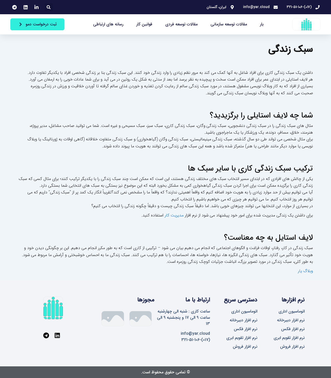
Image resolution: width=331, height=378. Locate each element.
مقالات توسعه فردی (181, 24)
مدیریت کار (174, 215)
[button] (49, 7)
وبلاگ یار (305, 271)
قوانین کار (144, 24)
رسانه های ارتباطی (108, 24)
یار (262, 24)
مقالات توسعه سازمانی (228, 24)
